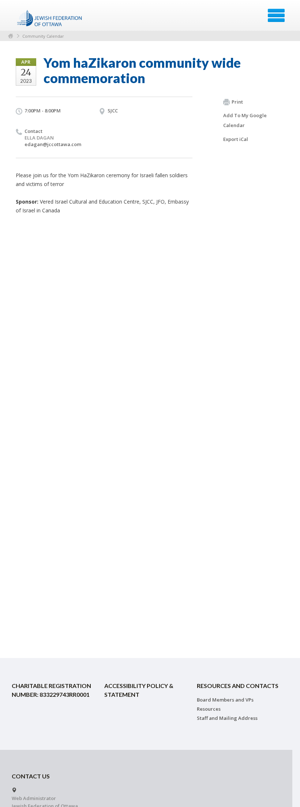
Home (10, 36)
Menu (276, 15)
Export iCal (235, 139)
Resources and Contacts (237, 685)
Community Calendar (43, 36)
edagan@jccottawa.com (53, 144)
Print (237, 101)
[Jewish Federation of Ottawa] (50, 18)
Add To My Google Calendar (245, 120)
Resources (209, 709)
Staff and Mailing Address (227, 718)
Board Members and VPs (225, 699)
